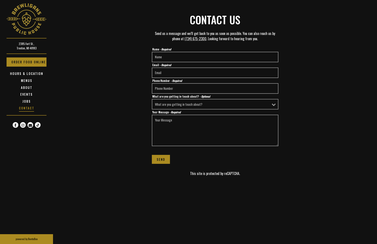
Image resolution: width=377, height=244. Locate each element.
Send (161, 159)
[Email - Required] (215, 72)
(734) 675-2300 (195, 38)
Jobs (26, 101)
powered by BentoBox (34, 239)
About (26, 87)
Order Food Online (28, 61)
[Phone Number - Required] (215, 88)
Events (26, 94)
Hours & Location (26, 73)
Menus (26, 80)
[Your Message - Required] (215, 130)
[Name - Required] (215, 57)
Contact (26, 108)
